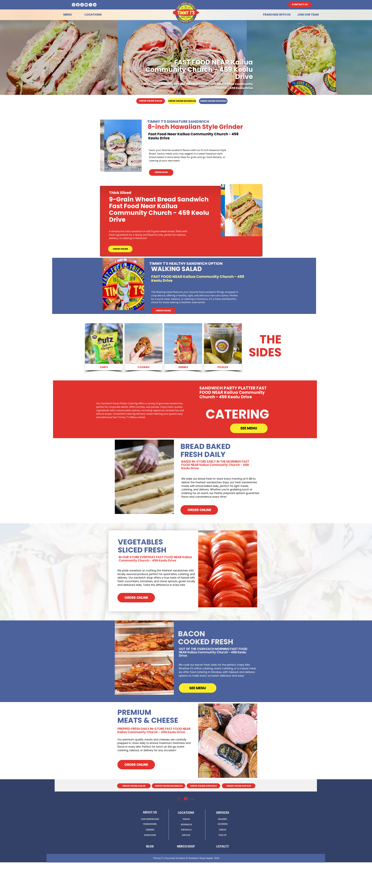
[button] (121, 146)
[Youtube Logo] (86, 5)
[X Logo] (90, 5)
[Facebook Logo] (78, 5)
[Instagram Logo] (73, 5)
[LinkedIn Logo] (94, 5)
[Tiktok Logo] (82, 5)
